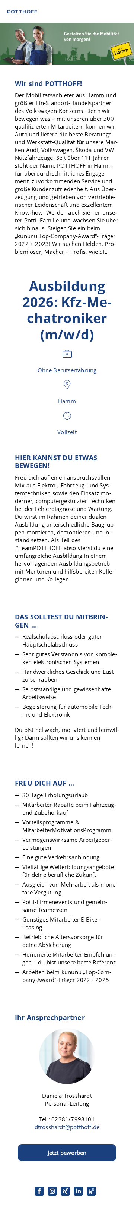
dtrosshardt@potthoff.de (67, 1127)
